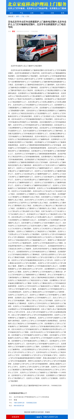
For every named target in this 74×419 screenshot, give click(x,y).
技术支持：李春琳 (43, 412)
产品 (21, 13)
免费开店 (34, 412)
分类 (32, 13)
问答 (52, 13)
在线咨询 (15, 417)
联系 (62, 13)
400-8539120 (19, 406)
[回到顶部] (71, 411)
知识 (42, 13)
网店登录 (27, 412)
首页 (11, 13)
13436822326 (31, 403)
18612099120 (19, 403)
